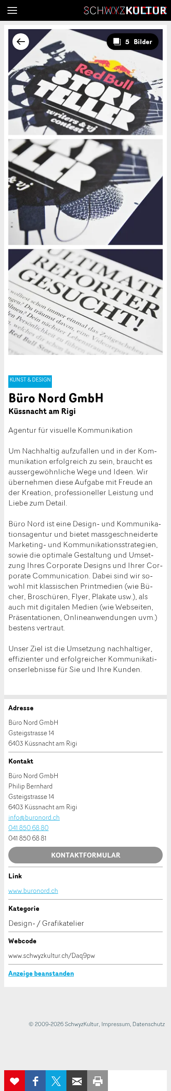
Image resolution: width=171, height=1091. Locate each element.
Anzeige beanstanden (41, 973)
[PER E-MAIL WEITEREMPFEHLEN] (76, 1080)
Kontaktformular (85, 855)
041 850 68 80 (28, 827)
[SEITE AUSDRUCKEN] (97, 1080)
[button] (12, 10)
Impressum (115, 1024)
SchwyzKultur (125, 10)
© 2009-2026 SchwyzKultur (64, 1024)
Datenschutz (148, 1024)
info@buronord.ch (34, 817)
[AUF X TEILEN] (56, 1080)
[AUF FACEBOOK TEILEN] (35, 1080)
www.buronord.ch (33, 890)
